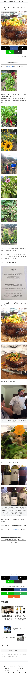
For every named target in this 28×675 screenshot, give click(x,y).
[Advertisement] (14, 558)
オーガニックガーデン (12, 539)
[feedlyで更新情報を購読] (20, 593)
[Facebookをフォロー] (20, 589)
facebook (8, 668)
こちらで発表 (16, 529)
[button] (18, 52)
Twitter (7, 670)
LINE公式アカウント (20, 670)
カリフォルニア (22, 539)
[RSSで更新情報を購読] (14, 596)
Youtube (21, 668)
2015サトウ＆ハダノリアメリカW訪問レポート (12, 537)
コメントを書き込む (14, 650)
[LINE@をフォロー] (7, 593)
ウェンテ (9, 66)
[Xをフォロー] (7, 589)
